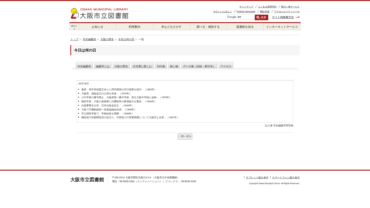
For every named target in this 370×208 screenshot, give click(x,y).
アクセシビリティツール (287, 11)
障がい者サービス (290, 6)
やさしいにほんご (222, 11)
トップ (74, 39)
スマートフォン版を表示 (286, 177)
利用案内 (134, 26)
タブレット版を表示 (257, 177)
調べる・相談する (208, 26)
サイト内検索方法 (283, 17)
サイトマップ (246, 6)
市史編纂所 (89, 39)
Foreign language (246, 11)
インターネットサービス (282, 26)
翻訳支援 (264, 11)
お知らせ (97, 26)
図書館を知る (245, 26)
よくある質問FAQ (267, 6)
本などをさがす (171, 26)
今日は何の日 (126, 39)
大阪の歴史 (107, 39)
